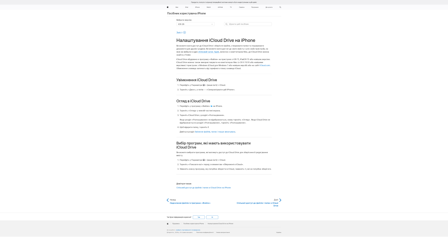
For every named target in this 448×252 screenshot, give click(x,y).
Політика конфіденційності (205, 232)
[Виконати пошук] (226, 24)
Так (199, 217)
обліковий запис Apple (208, 52)
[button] (280, 7)
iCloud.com (265, 65)
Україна (278, 232)
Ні (212, 217)
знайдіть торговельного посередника (188, 230)
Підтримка (176, 223)
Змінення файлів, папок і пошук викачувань (215, 132)
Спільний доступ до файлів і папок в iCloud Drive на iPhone (203, 187)
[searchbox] (248, 24)
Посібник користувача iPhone (186, 13)
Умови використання (223, 232)
